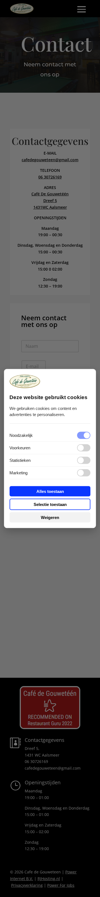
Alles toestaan (50, 491)
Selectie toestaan (50, 504)
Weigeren (50, 517)
